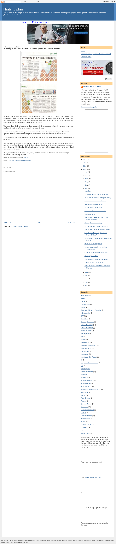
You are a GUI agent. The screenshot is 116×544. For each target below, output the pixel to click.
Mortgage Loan (86, 383)
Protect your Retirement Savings (95, 201)
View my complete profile (89, 107)
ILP (82, 336)
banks (83, 298)
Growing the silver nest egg (93, 223)
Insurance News (86, 348)
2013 (85, 159)
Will (82, 430)
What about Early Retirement (94, 204)
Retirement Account (87, 410)
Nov (86, 172)
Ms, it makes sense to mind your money (98, 198)
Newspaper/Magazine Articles (23, 160)
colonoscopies (85, 313)
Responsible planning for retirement (96, 259)
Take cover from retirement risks (95, 211)
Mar (86, 279)
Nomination (84, 392)
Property (83, 401)
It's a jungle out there (91, 256)
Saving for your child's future (94, 262)
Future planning (90, 214)
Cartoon (83, 307)
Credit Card (84, 319)
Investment (11, 160)
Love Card (88, 191)
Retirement (84, 407)
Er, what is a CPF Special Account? (96, 194)
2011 (85, 166)
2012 (85, 163)
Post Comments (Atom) (20, 226)
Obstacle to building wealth (93, 244)
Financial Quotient (87, 328)
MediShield (84, 377)
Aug (86, 182)
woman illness (85, 433)
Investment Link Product (89, 357)
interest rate (85, 351)
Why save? (84, 427)
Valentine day (85, 418)
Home (24, 22)
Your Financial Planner (92, 86)
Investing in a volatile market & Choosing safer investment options (32, 49)
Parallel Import (85, 398)
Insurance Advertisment (88, 345)
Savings (83, 413)
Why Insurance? (86, 424)
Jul (86, 185)
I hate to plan (13, 9)
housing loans (85, 333)
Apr (86, 276)
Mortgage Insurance (87, 380)
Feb (86, 282)
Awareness (84, 295)
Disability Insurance (87, 322)
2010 (85, 169)
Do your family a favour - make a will (97, 226)
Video (83, 421)
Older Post (71, 222)
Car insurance (85, 304)
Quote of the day (86, 404)
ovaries (83, 395)
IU (81, 360)
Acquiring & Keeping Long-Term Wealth (97, 229)
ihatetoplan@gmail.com (93, 477)
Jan (86, 285)
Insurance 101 (85, 342)
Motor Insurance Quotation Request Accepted (96, 54)
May (86, 272)
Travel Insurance (86, 416)
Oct (86, 175)
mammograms (85, 369)
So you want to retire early (93, 207)
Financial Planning (87, 325)
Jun (86, 188)
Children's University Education (91, 310)
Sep (86, 178)
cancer (83, 301)
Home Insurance (86, 331)
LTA (82, 366)
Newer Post (7, 222)
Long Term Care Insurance (89, 363)
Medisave (84, 374)
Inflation (83, 339)
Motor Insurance (40, 22)
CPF (82, 316)
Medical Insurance (87, 372)
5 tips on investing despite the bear (96, 252)
